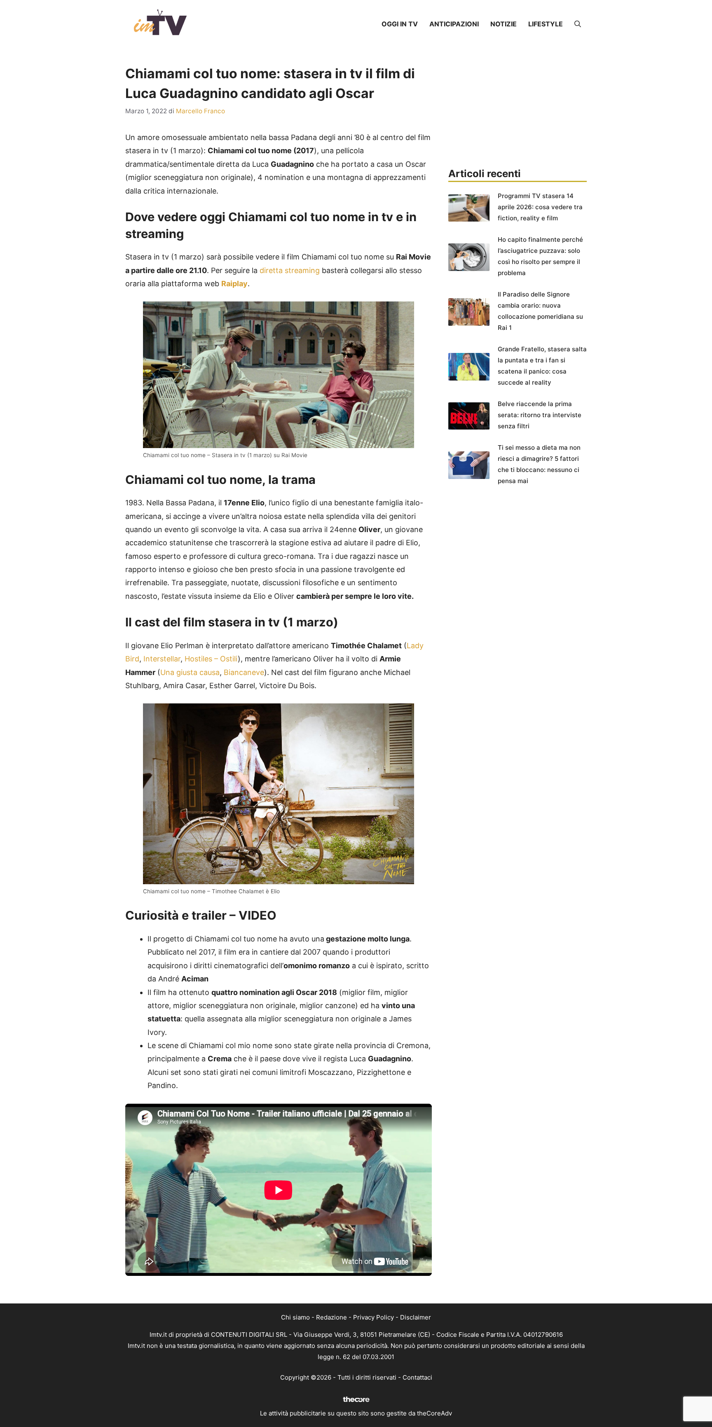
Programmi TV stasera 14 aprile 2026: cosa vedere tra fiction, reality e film (540, 207)
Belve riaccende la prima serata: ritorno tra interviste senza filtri (539, 415)
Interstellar (161, 658)
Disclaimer (415, 1317)
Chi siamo (295, 1317)
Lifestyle (545, 24)
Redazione (331, 1317)
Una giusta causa (190, 672)
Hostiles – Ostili (211, 658)
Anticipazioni (454, 24)
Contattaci (417, 1377)
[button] (578, 24)
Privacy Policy (373, 1317)
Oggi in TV (400, 24)
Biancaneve (244, 672)
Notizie (503, 24)
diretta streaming (290, 270)
